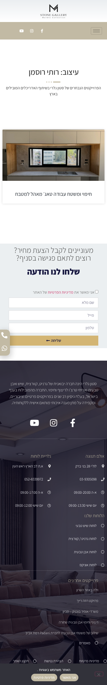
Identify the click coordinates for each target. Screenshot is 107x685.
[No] (99, 674)
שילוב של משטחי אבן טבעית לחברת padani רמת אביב (61, 632)
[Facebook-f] (42, 31)
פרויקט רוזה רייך (87, 600)
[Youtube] (21, 31)
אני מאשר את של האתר (63, 292)
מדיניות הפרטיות (60, 292)
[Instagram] (31, 31)
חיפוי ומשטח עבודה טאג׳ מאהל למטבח (53, 194)
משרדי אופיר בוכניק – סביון (80, 611)
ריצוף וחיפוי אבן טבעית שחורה (78, 622)
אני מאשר (69, 677)
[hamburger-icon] (96, 31)
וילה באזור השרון (87, 589)
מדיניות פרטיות (44, 677)
